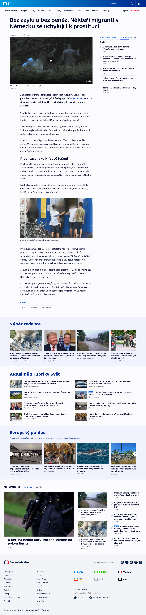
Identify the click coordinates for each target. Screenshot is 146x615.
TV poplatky (8, 579)
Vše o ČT (7, 601)
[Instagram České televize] (122, 562)
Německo (33, 308)
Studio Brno (41, 579)
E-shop (6, 593)
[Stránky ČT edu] (122, 579)
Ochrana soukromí (32, 610)
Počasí (79, 10)
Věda (87, 10)
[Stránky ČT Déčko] (78, 579)
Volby (32, 10)
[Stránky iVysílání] (124, 572)
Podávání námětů (43, 593)
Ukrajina (24, 10)
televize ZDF (76, 98)
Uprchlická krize (47, 308)
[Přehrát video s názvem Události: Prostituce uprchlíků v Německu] (51, 60)
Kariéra (39, 590)
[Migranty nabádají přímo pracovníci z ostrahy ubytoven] (56, 218)
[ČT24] (7, 3)
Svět (49, 10)
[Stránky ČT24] (78, 572)
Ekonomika (68, 10)
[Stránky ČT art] (98, 579)
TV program (8, 572)
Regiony (58, 10)
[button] (51, 60)
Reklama (39, 575)
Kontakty (40, 601)
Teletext (7, 583)
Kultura (95, 10)
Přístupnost (45, 610)
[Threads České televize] (140, 562)
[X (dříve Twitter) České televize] (136, 562)
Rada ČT (39, 586)
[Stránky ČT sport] (100, 572)
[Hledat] (132, 3)
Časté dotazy (41, 597)
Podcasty (105, 10)
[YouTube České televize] (131, 562)
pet (11, 33)
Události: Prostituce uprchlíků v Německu (24, 86)
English (20, 610)
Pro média (40, 572)
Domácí (41, 10)
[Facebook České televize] (127, 562)
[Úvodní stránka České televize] (16, 562)
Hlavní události (11, 10)
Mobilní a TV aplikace (12, 597)
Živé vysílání (8, 575)
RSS (141, 610)
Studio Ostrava (42, 583)
